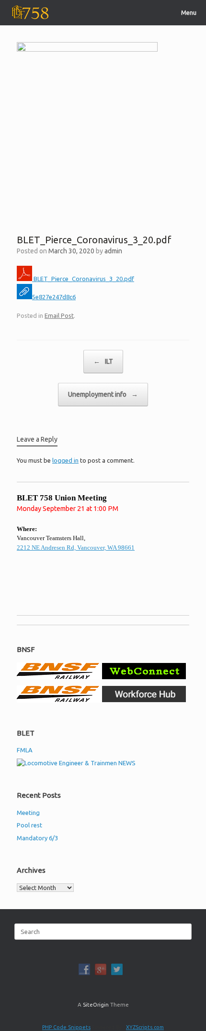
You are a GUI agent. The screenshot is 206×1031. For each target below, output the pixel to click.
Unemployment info (103, 394)
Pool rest (29, 825)
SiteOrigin (96, 1004)
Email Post (59, 315)
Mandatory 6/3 (37, 838)
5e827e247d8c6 (54, 296)
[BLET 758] (29, 12)
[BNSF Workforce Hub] (101, 700)
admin (113, 251)
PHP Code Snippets (66, 1027)
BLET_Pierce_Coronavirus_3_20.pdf (83, 278)
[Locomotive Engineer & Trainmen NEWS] (76, 763)
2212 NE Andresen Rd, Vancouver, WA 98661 (76, 547)
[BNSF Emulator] (101, 677)
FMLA (25, 750)
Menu (188, 12)
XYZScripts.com (145, 1027)
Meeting (28, 812)
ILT (103, 361)
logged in (65, 460)
